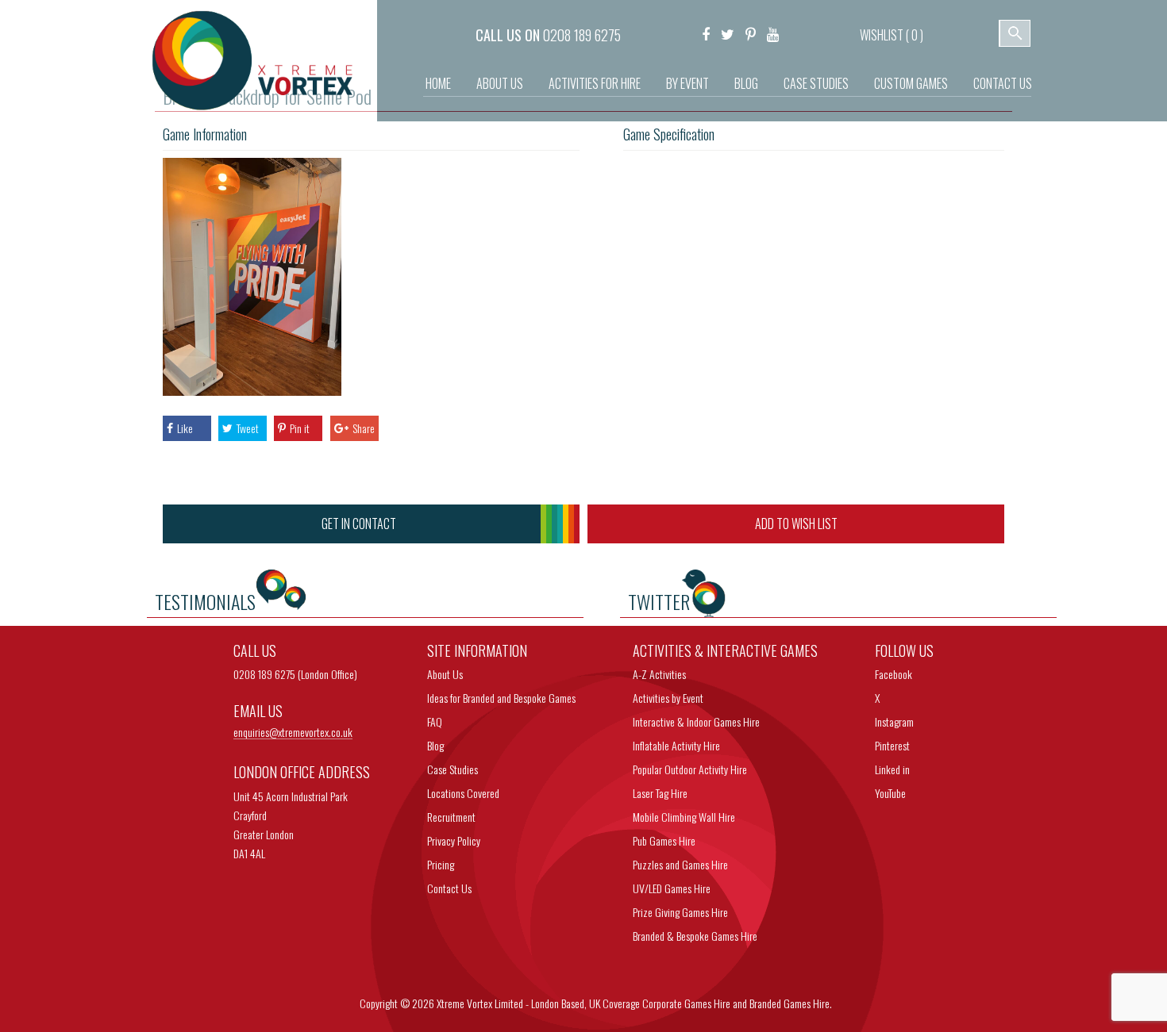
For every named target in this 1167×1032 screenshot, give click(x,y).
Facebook (893, 674)
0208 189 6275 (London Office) (295, 674)
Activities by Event (668, 697)
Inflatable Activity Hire (676, 745)
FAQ (434, 721)
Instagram (894, 721)
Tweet (248, 428)
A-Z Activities (659, 674)
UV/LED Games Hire (672, 888)
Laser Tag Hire (660, 793)
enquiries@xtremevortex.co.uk (292, 732)
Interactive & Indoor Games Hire (696, 721)
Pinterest (892, 745)
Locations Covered (463, 793)
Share (363, 428)
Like (185, 428)
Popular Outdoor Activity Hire (690, 769)
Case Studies (816, 83)
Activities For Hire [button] (595, 83)
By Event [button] (687, 83)
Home (438, 83)
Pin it (300, 428)
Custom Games (911, 83)
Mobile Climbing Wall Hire (684, 816)
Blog (746, 83)
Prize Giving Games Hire (680, 911)
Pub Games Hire (664, 840)
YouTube (890, 793)
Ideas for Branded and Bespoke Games (501, 697)
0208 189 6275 (582, 35)
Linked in (892, 769)
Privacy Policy (453, 840)
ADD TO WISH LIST (796, 523)
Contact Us (1002, 83)
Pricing (440, 864)
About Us (499, 83)
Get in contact (359, 523)
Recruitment (451, 816)
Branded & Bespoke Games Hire (695, 935)
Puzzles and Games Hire (680, 864)
